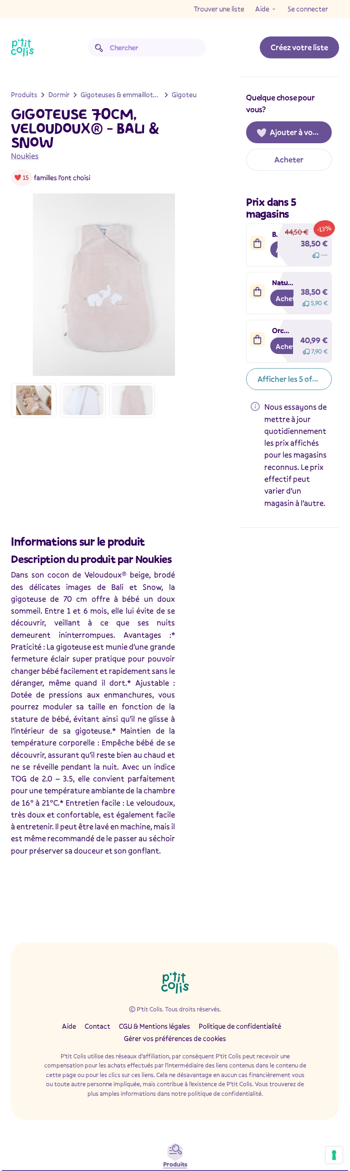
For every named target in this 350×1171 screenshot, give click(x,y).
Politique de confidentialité (240, 1025)
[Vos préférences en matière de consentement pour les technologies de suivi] (334, 1155)
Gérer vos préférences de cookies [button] (175, 1038)
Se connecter (308, 8)
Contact (97, 1025)
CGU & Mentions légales (154, 1025)
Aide (262, 8)
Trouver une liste (219, 8)
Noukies (25, 156)
